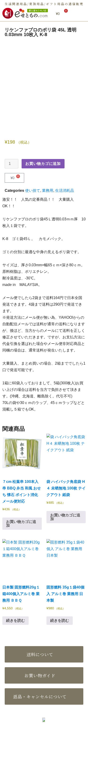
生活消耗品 (64, 191)
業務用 (47, 191)
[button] (79, 13)
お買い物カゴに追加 (43, 164)
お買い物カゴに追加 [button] (21, 523)
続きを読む (15, 620)
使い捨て (32, 191)
